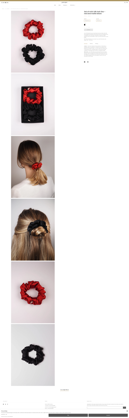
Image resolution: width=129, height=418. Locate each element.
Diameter (97, 18)
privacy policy (104, 405)
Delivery (91, 43)
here (92, 40)
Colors (85, 23)
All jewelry (65, 5)
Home (3, 8)
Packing (96, 43)
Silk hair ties (72, 5)
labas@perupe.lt (53, 407)
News (60, 5)
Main (55, 5)
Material (85, 18)
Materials (85, 43)
